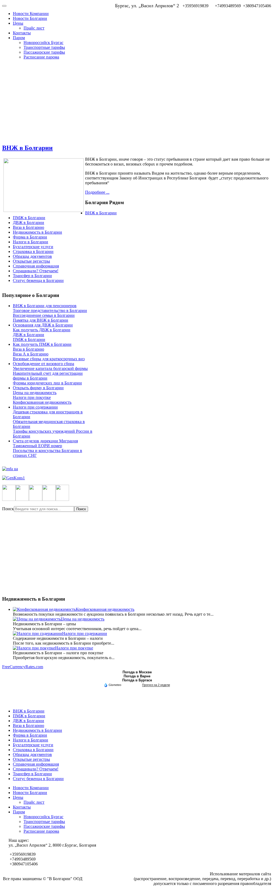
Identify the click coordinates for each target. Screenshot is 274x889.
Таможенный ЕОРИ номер (37, 445)
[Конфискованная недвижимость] (44, 609)
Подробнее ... (97, 192)
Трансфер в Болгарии (32, 275)
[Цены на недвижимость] (37, 619)
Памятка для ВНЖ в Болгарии (40, 320)
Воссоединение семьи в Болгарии (44, 315)
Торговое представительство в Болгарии (50, 310)
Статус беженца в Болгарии (38, 280)
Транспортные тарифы (44, 47)
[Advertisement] (137, 101)
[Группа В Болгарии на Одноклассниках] (35, 499)
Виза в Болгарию (28, 227)
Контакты (22, 33)
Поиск (8, 508)
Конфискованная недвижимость (42, 402)
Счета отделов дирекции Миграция (45, 441)
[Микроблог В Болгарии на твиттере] (22, 499)
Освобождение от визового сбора (43, 363)
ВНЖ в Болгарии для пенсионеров (45, 305)
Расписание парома (41, 57)
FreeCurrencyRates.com (22, 666)
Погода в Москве (137, 672)
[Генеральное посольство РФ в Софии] (137, 478)
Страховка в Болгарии (33, 251)
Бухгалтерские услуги (33, 246)
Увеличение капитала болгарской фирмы (50, 368)
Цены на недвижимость (34, 392)
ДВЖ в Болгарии (28, 222)
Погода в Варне (137, 676)
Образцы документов (32, 256)
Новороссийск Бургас (43, 42)
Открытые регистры (31, 261)
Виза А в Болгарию (30, 354)
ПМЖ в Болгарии (29, 217)
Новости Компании (31, 13)
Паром (19, 37)
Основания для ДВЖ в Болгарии (43, 325)
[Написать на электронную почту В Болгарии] (62, 499)
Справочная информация (36, 266)
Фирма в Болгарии (30, 237)
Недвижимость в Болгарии (37, 232)
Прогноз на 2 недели (156, 684)
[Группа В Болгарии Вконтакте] (49, 499)
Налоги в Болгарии (30, 242)
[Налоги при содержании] (37, 633)
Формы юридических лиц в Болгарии (47, 383)
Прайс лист (34, 28)
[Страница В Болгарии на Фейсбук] (9, 499)
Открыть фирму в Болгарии (38, 387)
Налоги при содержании (35, 407)
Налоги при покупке (32, 397)
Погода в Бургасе (137, 680)
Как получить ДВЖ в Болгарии (41, 330)
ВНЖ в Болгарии (27, 147)
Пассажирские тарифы (44, 52)
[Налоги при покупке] (34, 648)
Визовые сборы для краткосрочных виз (49, 359)
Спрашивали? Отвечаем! (35, 271)
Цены (18, 23)
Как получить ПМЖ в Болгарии (42, 344)
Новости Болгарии (30, 18)
